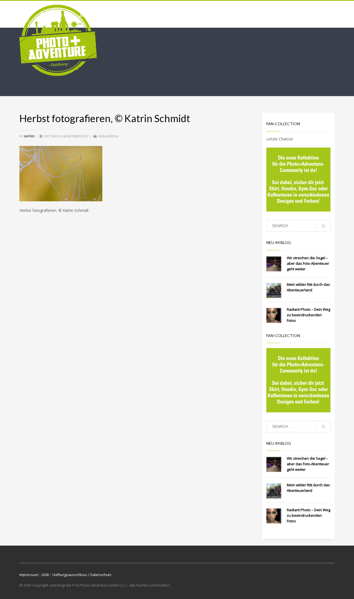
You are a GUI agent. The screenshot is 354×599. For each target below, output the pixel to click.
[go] (323, 226)
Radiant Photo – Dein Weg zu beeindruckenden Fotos (308, 315)
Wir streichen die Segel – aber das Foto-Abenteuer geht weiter (308, 263)
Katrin (29, 136)
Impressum (28, 574)
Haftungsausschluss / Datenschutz (82, 574)
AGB (45, 574)
